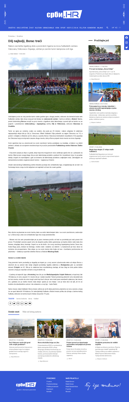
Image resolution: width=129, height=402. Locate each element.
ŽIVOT (31, 28)
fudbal (36, 299)
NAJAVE (100, 28)
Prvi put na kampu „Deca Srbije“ (101, 69)
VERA (57, 28)
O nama (49, 381)
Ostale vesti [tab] (13, 312)
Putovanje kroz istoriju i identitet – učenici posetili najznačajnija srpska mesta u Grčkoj (102, 108)
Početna (11, 36)
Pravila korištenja (52, 384)
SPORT (63, 28)
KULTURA (38, 28)
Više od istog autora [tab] (31, 312)
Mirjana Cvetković (96, 122)
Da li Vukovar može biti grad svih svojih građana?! (19, 343)
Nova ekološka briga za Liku (48, 343)
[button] (107, 28)
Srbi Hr (70, 358)
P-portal (68, 389)
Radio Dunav (70, 384)
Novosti (68, 391)
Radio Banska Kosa (72, 386)
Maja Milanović (95, 79)
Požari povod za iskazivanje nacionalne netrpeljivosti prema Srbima (79, 344)
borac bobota (22, 299)
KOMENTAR (91, 28)
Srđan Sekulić (14, 54)
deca (30, 299)
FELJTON (82, 28)
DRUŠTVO (11, 28)
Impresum (50, 389)
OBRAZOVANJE (48, 28)
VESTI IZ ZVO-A (72, 28)
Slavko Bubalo (95, 161)
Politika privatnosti (52, 386)
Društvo (20, 36)
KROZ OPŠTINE (22, 28)
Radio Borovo (70, 381)
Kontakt (49, 391)
